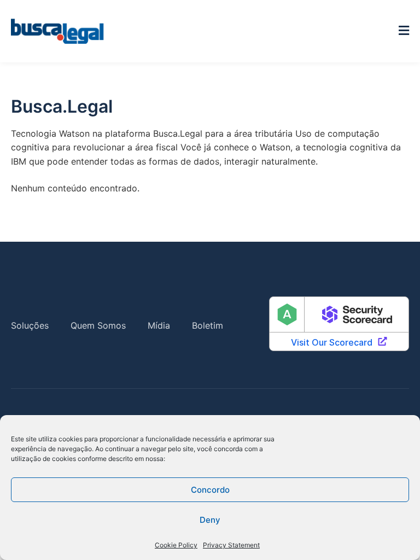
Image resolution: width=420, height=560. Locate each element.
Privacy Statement (231, 545)
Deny (210, 520)
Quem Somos (98, 325)
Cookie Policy (176, 545)
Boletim (207, 325)
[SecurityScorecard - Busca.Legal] (339, 325)
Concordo (210, 490)
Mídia (159, 325)
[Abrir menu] (404, 30)
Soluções (30, 325)
